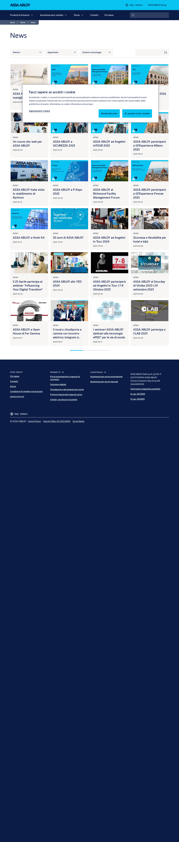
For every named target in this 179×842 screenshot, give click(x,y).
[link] (14, 22)
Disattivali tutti (109, 113)
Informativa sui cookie (60, 104)
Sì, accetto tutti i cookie (137, 113)
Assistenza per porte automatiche (106, 376)
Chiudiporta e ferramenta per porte (67, 389)
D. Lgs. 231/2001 (137, 394)
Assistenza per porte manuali (104, 381)
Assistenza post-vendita (51, 15)
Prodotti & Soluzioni (20, 15)
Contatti (94, 15)
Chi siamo (109, 15)
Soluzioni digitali (58, 384)
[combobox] (149, 15)
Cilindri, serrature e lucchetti (63, 399)
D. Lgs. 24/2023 (137, 399)
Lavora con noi (17, 396)
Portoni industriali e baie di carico (66, 394)
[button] (32, 15)
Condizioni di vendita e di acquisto (26, 391)
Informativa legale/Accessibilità (145, 389)
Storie (77, 15)
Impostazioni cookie (39, 111)
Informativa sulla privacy (81, 104)
